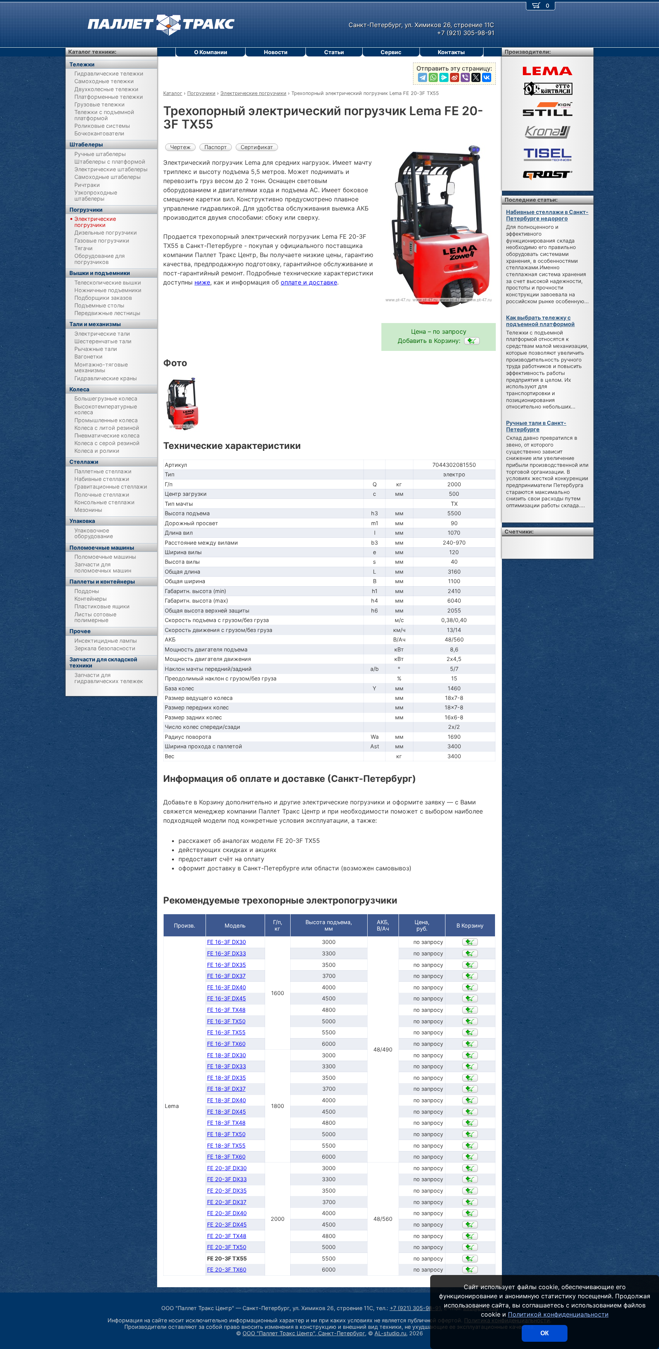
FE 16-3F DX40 (226, 987)
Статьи (334, 52)
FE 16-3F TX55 (226, 1032)
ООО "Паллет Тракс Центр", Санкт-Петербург (304, 1333)
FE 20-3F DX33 (227, 1179)
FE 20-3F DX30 (227, 1168)
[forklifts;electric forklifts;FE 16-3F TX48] (470, 1010)
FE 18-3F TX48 (226, 1122)
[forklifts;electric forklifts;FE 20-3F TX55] (472, 341)
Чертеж (180, 147)
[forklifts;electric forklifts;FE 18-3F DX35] (470, 1078)
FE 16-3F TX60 (226, 1043)
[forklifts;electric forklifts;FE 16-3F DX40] (470, 987)
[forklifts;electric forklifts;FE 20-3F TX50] (470, 1247)
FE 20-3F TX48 (226, 1236)
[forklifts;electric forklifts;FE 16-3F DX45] (470, 998)
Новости (276, 52)
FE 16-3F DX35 (226, 965)
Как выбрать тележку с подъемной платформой (540, 320)
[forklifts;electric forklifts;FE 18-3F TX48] (470, 1123)
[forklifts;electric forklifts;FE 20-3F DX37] (470, 1202)
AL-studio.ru (390, 1333)
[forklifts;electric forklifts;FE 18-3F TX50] (470, 1134)
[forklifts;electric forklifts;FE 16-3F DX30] (470, 942)
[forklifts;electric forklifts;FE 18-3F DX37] (470, 1089)
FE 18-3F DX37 (226, 1088)
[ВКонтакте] (486, 77)
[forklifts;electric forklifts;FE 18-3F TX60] (470, 1157)
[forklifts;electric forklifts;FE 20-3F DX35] (470, 1191)
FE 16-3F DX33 (226, 953)
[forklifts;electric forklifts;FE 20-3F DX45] (470, 1224)
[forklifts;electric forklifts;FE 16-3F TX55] (470, 1032)
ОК (544, 1333)
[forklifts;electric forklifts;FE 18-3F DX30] (470, 1055)
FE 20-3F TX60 (226, 1269)
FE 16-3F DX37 (226, 976)
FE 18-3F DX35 (226, 1077)
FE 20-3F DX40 (227, 1213)
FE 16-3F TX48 (226, 1010)
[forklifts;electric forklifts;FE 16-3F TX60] (470, 1044)
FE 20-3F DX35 (227, 1190)
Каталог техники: (92, 51)
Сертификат (257, 147)
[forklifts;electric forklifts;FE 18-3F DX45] (470, 1112)
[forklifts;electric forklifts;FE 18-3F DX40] (470, 1100)
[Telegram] (422, 77)
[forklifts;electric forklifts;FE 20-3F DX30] (470, 1168)
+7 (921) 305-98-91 (415, 1308)
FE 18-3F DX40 (226, 1100)
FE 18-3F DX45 (226, 1111)
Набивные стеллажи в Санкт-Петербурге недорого (547, 215)
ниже (202, 282)
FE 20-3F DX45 (227, 1224)
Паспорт (215, 147)
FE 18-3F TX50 (226, 1134)
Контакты (451, 52)
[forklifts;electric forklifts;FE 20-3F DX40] (470, 1213)
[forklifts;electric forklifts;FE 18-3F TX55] (470, 1146)
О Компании (210, 52)
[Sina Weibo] (454, 77)
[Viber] (465, 77)
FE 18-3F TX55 (226, 1145)
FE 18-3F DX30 (226, 1055)
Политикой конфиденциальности (558, 1314)
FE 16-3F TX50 (226, 1021)
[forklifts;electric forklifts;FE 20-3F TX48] (470, 1236)
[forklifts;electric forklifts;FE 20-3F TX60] (470, 1269)
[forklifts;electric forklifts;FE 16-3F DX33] (470, 953)
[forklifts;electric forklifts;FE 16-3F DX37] (470, 976)
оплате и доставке (309, 282)
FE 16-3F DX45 (226, 998)
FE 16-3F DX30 (226, 942)
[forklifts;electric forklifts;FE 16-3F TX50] (470, 1021)
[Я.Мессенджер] (443, 77)
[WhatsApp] (433, 77)
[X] (476, 77)
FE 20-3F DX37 (226, 1202)
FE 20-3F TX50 (226, 1247)
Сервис (391, 52)
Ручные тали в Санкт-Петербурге (536, 426)
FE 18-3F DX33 (226, 1066)
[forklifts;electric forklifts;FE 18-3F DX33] (470, 1066)
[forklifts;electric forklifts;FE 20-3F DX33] (470, 1179)
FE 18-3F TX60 (226, 1156)
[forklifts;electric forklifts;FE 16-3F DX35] (470, 965)
